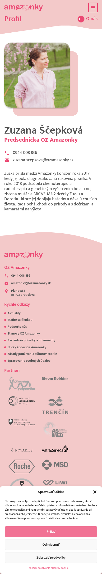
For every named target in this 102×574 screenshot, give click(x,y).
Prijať (51, 532)
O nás (92, 19)
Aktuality (14, 313)
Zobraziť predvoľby (51, 558)
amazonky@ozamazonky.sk (31, 283)
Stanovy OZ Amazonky (24, 333)
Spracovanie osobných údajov (29, 361)
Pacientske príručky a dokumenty (31, 340)
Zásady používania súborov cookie (49, 567)
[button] (95, 492)
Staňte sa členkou (20, 320)
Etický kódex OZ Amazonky (27, 347)
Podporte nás (17, 327)
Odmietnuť (51, 545)
